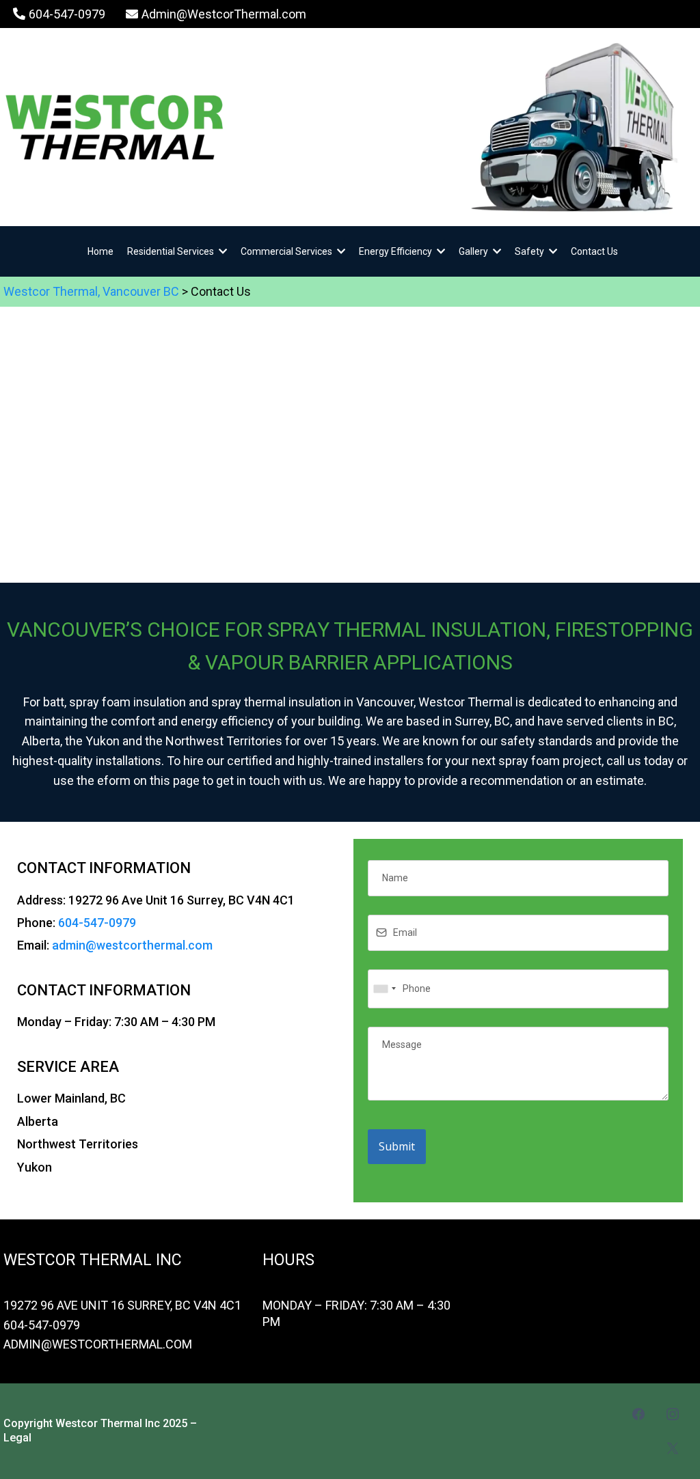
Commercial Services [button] (287, 251)
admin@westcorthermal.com (132, 945)
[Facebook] (638, 1414)
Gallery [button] (474, 251)
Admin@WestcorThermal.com (97, 1344)
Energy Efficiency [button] (396, 251)
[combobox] (384, 989)
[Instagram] (673, 1414)
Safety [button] (530, 251)
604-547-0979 (97, 922)
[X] (673, 1448)
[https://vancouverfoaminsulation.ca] (214, 127)
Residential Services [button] (171, 251)
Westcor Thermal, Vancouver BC (91, 291)
